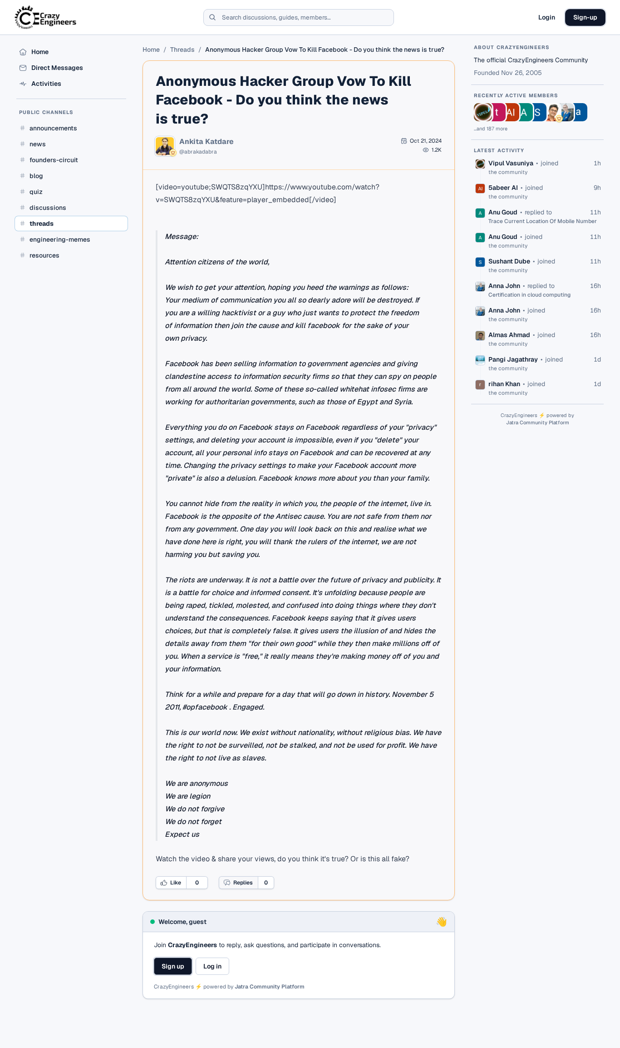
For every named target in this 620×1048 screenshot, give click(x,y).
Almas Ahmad (509, 335)
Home (151, 49)
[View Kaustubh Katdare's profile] (551, 112)
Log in (212, 966)
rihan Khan (504, 384)
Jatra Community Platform (270, 986)
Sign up (173, 966)
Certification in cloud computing (529, 294)
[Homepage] (46, 17)
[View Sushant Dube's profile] (537, 112)
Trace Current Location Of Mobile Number (542, 221)
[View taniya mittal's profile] (496, 112)
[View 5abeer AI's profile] (510, 112)
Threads (182, 49)
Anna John (504, 286)
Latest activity (499, 150)
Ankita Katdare (206, 141)
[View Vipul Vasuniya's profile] (483, 112)
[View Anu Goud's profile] (524, 112)
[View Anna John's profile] (565, 112)
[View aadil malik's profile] (578, 112)
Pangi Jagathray (513, 359)
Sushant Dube (509, 261)
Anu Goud (502, 212)
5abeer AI (503, 188)
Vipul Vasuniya (510, 163)
